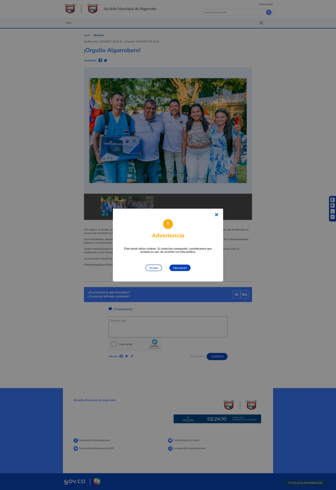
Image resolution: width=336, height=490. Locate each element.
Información (180, 267)
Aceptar (153, 267)
